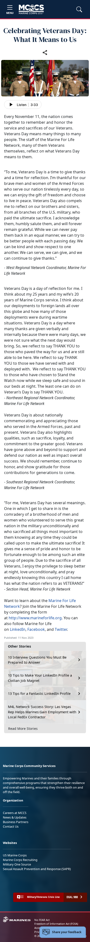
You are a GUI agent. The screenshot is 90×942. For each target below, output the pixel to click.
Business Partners (15, 822)
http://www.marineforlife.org (35, 617)
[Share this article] (45, 52)
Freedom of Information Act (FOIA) (56, 923)
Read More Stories (23, 728)
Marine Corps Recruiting (20, 860)
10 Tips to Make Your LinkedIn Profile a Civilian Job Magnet (40, 678)
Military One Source (17, 864)
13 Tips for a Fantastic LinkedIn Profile (39, 693)
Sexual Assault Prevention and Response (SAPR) (37, 869)
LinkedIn (17, 629)
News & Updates (14, 817)
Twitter (61, 629)
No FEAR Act (42, 920)
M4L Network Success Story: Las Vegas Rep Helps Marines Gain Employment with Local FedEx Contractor (42, 711)
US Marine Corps (15, 855)
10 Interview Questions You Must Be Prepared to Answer (37, 660)
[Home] (31, 9)
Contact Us (10, 826)
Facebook (36, 629)
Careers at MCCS (14, 813)
